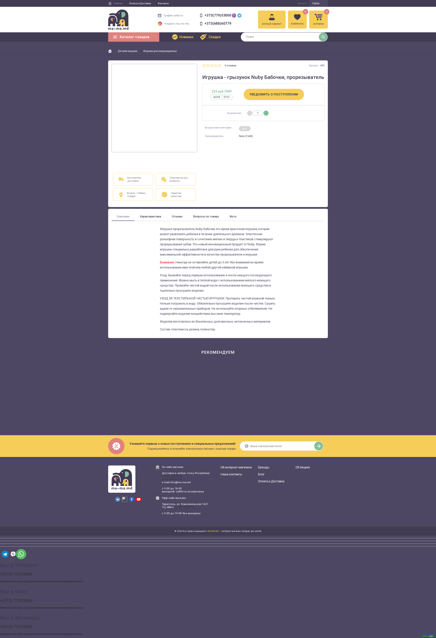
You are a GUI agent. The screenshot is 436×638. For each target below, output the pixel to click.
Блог (261, 474)
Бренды (263, 467)
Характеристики (150, 216)
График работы (173, 15)
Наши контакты (231, 474)
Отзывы (177, 216)
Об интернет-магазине (236, 467)
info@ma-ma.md (180, 482)
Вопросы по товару (206, 216)
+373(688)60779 (218, 24)
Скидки (215, 37)
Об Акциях (302, 467)
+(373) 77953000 (16, 574)
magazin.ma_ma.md (176, 23)
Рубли (316, 3)
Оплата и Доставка (140, 3)
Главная (117, 3)
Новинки (186, 37)
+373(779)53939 (184, 507)
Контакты (163, 3)
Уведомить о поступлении (274, 94)
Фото (233, 216)
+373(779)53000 (218, 15)
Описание (123, 216)
